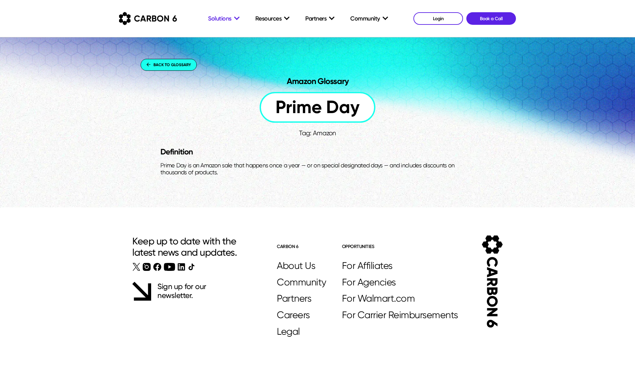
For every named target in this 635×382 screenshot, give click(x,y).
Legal (288, 331)
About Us (296, 265)
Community (301, 282)
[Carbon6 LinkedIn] (181, 267)
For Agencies (369, 282)
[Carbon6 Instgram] (147, 267)
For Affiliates (367, 265)
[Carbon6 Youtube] (169, 267)
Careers (293, 314)
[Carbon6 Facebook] (157, 267)
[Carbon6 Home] (492, 281)
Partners (294, 298)
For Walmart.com (378, 298)
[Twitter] (136, 267)
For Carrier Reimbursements (400, 314)
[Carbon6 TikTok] (191, 267)
